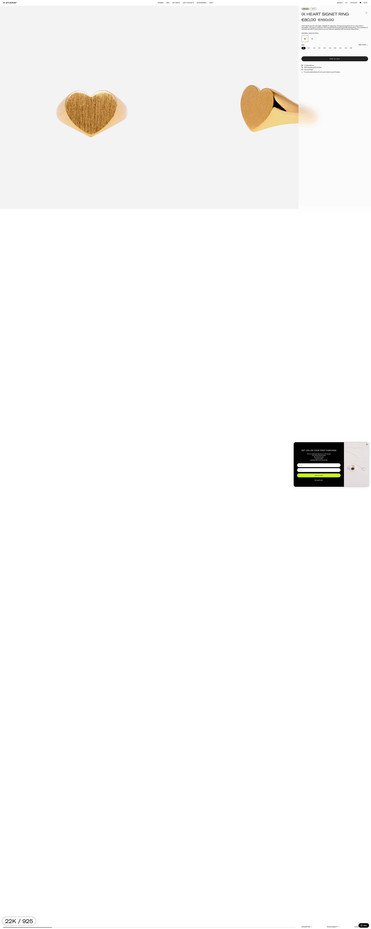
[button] (160, 2)
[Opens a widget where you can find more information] (363, 925)
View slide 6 (271, 927)
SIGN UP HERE (319, 475)
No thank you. (319, 480)
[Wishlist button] (360, 2)
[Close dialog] (367, 444)
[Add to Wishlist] (366, 13)
